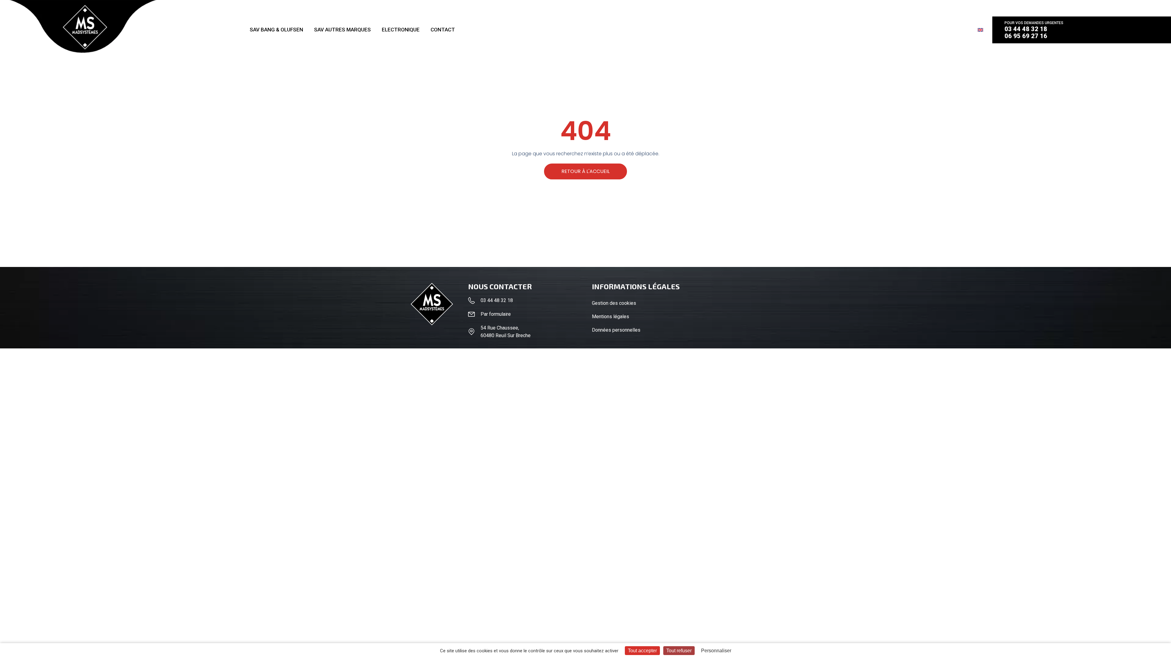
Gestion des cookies (614, 303)
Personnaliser (716, 650)
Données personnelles (616, 330)
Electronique (401, 30)
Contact (443, 30)
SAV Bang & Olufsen (276, 30)
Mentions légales (610, 316)
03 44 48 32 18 (1025, 29)
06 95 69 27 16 (1025, 36)
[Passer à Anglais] (980, 30)
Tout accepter (642, 650)
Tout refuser (679, 650)
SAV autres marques (342, 30)
